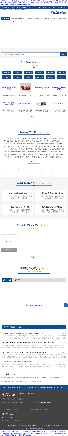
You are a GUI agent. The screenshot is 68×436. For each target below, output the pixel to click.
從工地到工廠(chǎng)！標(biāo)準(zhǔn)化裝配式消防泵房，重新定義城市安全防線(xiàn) (29, 342)
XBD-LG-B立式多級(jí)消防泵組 (59, 95)
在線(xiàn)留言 (52, 7)
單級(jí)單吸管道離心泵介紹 (12, 327)
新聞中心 (29, 18)
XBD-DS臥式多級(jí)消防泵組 (26, 95)
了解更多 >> (34, 162)
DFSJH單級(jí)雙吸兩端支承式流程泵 (9, 111)
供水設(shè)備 (50, 72)
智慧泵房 (61, 72)
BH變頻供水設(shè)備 (25, 111)
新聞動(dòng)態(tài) (46, 387)
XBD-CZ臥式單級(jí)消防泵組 (9, 95)
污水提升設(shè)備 (39, 77)
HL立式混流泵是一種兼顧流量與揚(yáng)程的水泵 (17, 361)
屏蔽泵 (61, 77)
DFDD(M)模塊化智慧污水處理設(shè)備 (42, 111)
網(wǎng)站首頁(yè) (5, 20)
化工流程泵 (50, 77)
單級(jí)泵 (6, 72)
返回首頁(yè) (42, 7)
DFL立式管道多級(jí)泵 (42, 95)
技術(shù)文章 (38, 18)
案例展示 (46, 18)
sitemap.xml (33, 428)
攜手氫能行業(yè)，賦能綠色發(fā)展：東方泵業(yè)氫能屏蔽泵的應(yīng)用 (25, 352)
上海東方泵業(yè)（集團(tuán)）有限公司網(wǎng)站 (25, 7)
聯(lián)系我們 (62, 7)
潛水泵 (17, 77)
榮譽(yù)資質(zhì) (8, 393)
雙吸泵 (17, 72)
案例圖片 (9, 249)
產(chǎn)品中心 (21, 20)
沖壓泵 (28, 77)
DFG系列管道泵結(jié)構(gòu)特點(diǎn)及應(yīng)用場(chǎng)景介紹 (23, 333)
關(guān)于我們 (13, 20)
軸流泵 (39, 72)
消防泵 (6, 77)
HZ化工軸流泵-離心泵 (59, 111)
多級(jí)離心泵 (28, 72)
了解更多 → (34, 117)
